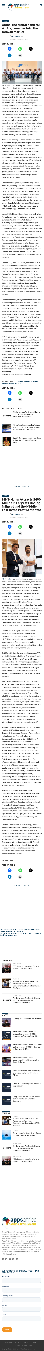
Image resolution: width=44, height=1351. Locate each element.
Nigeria (18, 383)
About (25, 1342)
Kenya (35, 381)
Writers (18, 1342)
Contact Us (35, 1342)
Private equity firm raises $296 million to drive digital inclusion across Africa (20, 930)
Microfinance (8, 383)
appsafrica (16, 36)
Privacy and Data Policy (23, 1345)
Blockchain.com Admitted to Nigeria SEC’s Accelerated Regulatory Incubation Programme (26, 414)
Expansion (20, 381)
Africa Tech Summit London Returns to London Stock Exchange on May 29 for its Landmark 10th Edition (27, 427)
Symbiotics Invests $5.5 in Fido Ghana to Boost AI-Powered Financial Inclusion (27, 440)
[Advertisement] (22, 465)
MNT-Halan (7, 579)
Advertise (8, 1342)
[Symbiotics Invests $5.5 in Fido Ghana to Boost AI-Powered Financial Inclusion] (6, 441)
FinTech (28, 381)
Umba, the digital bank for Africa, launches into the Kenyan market (20, 934)
